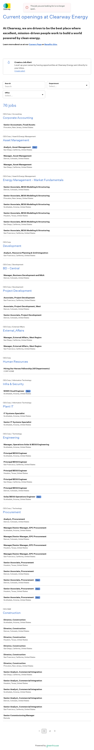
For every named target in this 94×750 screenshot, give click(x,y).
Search (8, 83)
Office (7, 93)
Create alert (19, 71)
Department (54, 83)
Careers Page (35, 44)
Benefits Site (50, 44)
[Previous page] (39, 731)
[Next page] (54, 731)
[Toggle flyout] (86, 85)
